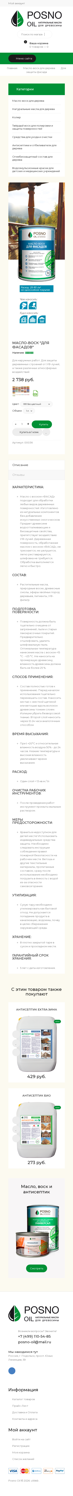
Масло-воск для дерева (28, 100)
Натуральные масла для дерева (33, 109)
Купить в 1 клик (29, 432)
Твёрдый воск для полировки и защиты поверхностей (32, 127)
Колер (16, 117)
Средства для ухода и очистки (32, 136)
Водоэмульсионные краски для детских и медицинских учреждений (36, 169)
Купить (43, 424)
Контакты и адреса (24, 1418)
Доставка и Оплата (25, 1412)
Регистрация (20, 1445)
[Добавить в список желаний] (46, 432)
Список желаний (23, 1459)
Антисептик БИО (36, 1095)
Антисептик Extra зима (36, 1009)
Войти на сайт (21, 1439)
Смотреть (36, 1268)
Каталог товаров (23, 1399)
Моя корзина (21, 1452)
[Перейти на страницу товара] (36, 1044)
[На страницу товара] (16, 1052)
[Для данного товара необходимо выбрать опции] (16, 1034)
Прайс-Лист (20, 1405)
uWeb (35, 1480)
